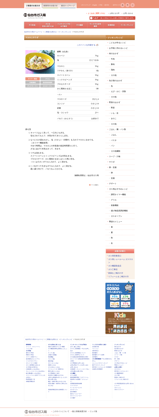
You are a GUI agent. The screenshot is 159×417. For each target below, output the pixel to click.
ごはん (114, 135)
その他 (114, 75)
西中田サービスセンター (121, 371)
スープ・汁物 (114, 156)
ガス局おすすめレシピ (118, 189)
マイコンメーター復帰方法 (55, 369)
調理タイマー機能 (118, 194)
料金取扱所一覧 (30, 379)
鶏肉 (113, 70)
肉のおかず (113, 53)
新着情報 (28, 344)
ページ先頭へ (95, 185)
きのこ (114, 118)
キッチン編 (51, 352)
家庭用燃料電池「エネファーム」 (79, 377)
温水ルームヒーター (76, 393)
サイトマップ (86, 5)
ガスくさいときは (53, 363)
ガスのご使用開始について (78, 352)
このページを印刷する (86, 45)
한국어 (107, 5)
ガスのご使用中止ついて (77, 354)
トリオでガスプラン (31, 361)
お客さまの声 (114, 13)
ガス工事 (117, 375)
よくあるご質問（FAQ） (97, 13)
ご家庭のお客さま (51, 32)
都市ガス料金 (30, 352)
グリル (114, 200)
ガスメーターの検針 (31, 363)
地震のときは (52, 365)
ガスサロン (95, 350)
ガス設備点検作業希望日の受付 (79, 357)
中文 (101, 5)
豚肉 (113, 64)
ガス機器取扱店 (114, 266)
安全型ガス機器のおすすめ (55, 375)
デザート (113, 184)
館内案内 (94, 352)
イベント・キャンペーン (33, 346)
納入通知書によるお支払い (33, 373)
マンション (95, 348)
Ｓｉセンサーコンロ (76, 387)
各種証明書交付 (30, 381)
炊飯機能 (114, 205)
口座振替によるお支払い (33, 369)
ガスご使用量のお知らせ (33, 365)
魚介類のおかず (115, 81)
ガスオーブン (116, 216)
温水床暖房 (73, 391)
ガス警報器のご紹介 (54, 373)
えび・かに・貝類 (118, 91)
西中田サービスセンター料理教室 (102, 367)
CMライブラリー (119, 389)
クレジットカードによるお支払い (35, 371)
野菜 (113, 108)
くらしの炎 (29, 348)
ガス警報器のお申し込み (77, 363)
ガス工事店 (113, 269)
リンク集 (93, 411)
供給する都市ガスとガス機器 (56, 346)
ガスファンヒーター (76, 395)
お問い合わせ (128, 13)
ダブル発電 (73, 375)
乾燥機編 (50, 357)
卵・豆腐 (113, 167)
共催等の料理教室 (97, 369)
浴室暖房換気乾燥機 (76, 383)
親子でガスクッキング (98, 365)
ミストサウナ (74, 385)
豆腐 (113, 178)
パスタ (114, 140)
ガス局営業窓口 (114, 256)
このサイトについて (61, 411)
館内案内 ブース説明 (98, 354)
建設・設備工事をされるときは (57, 381)
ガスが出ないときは (54, 367)
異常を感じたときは (54, 371)
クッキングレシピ (65, 32)
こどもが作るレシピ (117, 43)
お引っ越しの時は (75, 346)
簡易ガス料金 (30, 354)
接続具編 (50, 361)
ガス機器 (72, 373)
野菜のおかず (114, 102)
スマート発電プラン (31, 357)
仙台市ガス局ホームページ (33, 32)
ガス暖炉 (72, 398)
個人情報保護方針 (79, 411)
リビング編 (51, 359)
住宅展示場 (95, 346)
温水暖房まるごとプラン (33, 359)
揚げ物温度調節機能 (119, 211)
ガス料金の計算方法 (31, 367)
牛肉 (113, 59)
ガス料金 (28, 350)
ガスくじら (117, 387)
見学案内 (94, 357)
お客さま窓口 (118, 367)
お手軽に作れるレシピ (118, 48)
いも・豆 (114, 113)
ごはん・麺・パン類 (117, 129)
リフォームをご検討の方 (118, 276)
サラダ (112, 162)
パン (113, 146)
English (95, 5)
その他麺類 (115, 151)
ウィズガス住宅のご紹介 (99, 344)
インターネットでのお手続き (78, 344)
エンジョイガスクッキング (100, 363)
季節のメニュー (115, 222)
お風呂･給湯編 (52, 354)
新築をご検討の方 (115, 273)
